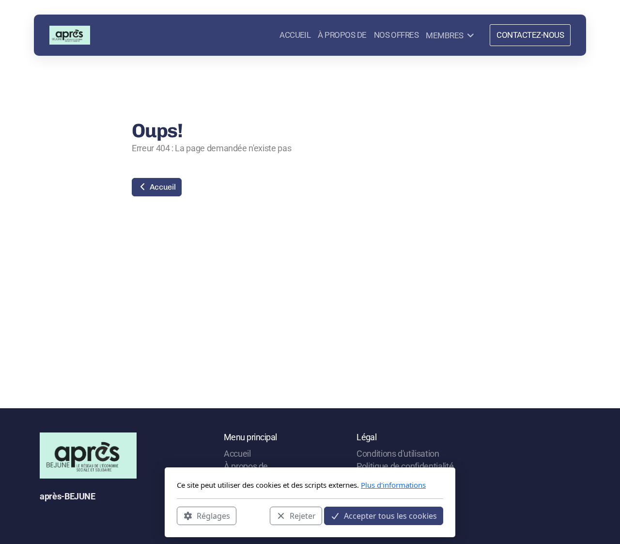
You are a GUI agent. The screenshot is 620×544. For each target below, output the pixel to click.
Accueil (161, 187)
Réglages (213, 515)
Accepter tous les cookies (390, 515)
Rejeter (303, 515)
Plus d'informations (393, 485)
